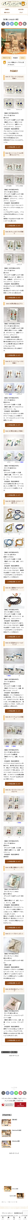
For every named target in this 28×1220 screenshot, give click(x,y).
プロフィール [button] (6, 58)
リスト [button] (22, 58)
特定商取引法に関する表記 (20, 1213)
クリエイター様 (6, 1052)
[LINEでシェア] (16, 24)
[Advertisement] (14, 1071)
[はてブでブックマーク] (12, 24)
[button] (25, 24)
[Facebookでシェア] (8, 24)
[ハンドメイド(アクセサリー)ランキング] (8, 1104)
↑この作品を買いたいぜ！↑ (14, 147)
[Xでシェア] (3, 24)
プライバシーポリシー (7, 1213)
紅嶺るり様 (14, 1052)
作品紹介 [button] (15, 58)
